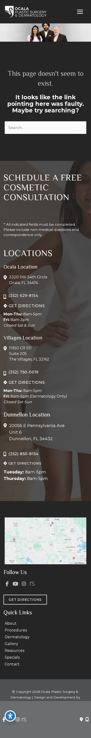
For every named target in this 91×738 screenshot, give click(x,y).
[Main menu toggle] (80, 11)
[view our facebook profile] (7, 584)
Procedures (16, 630)
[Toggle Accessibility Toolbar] (10, 716)
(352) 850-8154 (23, 454)
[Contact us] (81, 719)
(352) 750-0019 (23, 372)
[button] (24, 305)
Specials (12, 657)
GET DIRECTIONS (26, 306)
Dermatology (17, 637)
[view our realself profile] (32, 584)
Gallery (11, 644)
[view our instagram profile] (24, 584)
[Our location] (87, 719)
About (11, 623)
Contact (12, 664)
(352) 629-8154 (23, 295)
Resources (14, 650)
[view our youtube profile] (15, 584)
